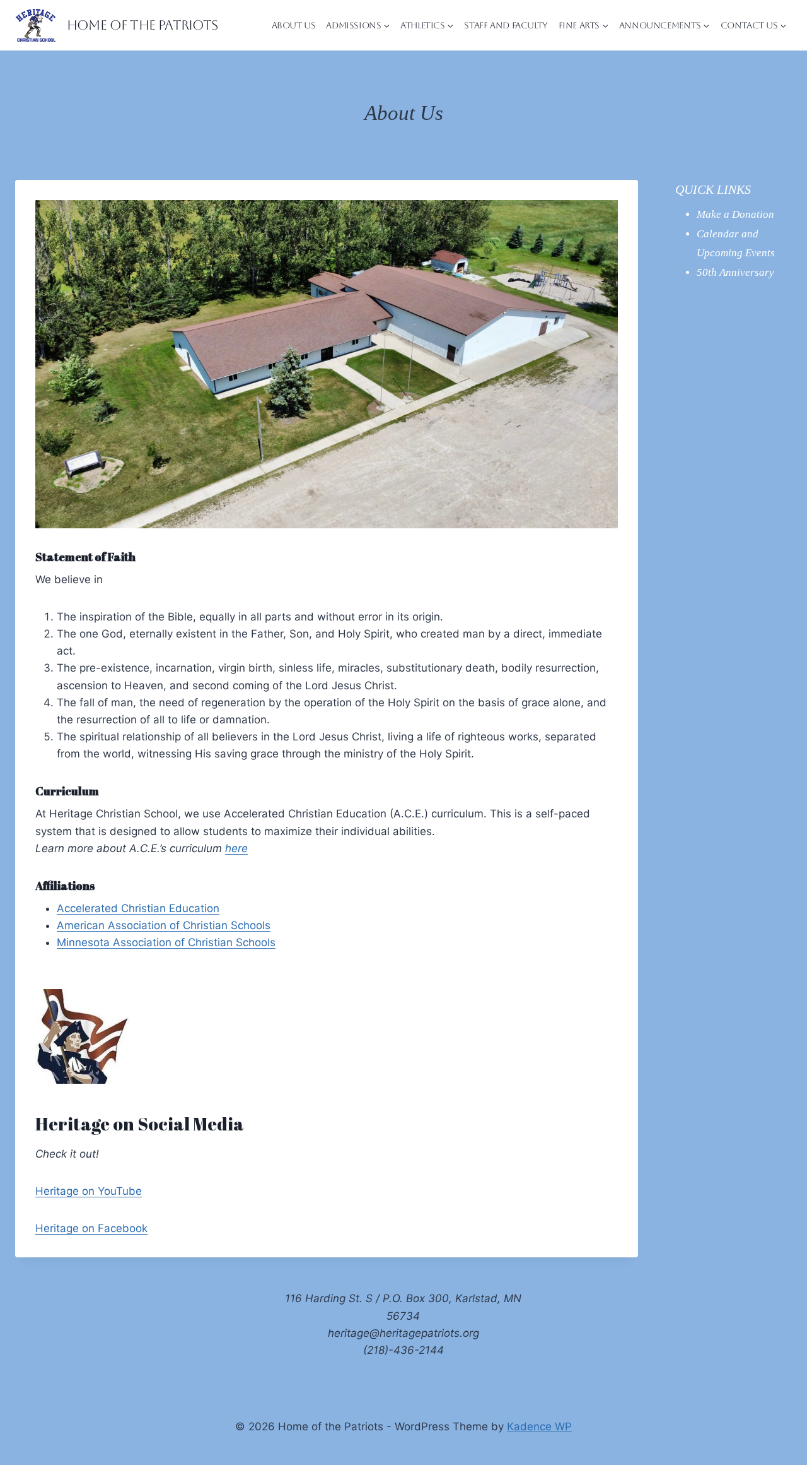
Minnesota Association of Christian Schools (166, 942)
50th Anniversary (735, 272)
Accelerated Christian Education (138, 908)
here (236, 848)
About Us (294, 25)
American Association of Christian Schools (163, 925)
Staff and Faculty (505, 25)
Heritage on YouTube (88, 1191)
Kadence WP (539, 1426)
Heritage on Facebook (91, 1228)
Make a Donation (735, 214)
